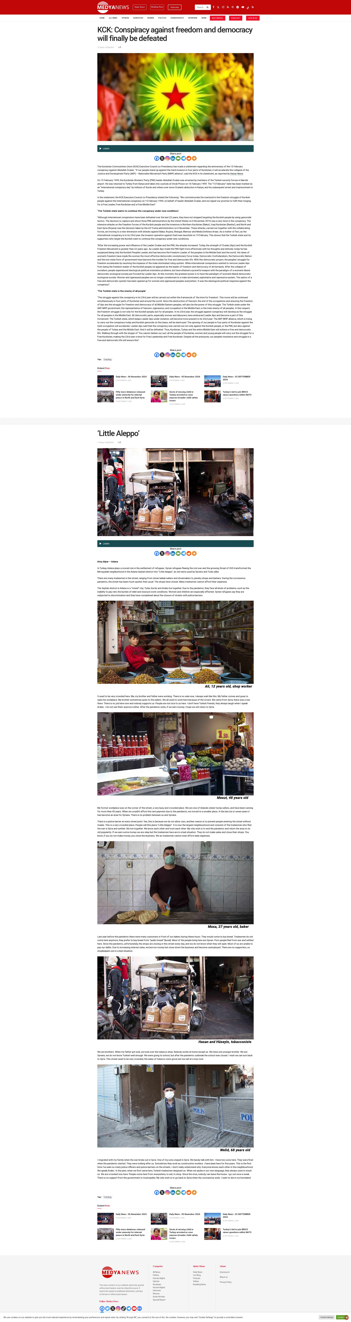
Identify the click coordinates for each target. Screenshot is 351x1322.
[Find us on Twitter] (218, 7)
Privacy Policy (226, 1282)
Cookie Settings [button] (326, 1317)
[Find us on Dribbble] (233, 7)
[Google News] (139, 1308)
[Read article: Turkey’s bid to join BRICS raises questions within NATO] (212, 396)
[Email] (178, 158)
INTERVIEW (192, 18)
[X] (162, 158)
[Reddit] (188, 158)
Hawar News (236, 173)
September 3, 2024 (231, 383)
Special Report (159, 1300)
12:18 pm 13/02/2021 (105, 47)
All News (113, 18)
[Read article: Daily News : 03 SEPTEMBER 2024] (212, 381)
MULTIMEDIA (217, 18)
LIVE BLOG (252, 18)
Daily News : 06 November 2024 (131, 376)
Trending (107, 359)
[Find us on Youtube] (243, 7)
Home (102, 18)
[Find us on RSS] (228, 7)
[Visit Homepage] (113, 7)
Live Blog (197, 1275)
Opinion (125, 18)
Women (150, 18)
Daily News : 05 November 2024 (184, 376)
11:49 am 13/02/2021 (105, 442)
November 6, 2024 (124, 380)
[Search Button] (208, 7)
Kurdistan (138, 18)
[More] (194, 158)
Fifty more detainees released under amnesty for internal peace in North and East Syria (130, 395)
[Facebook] (156, 158)
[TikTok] (123, 1308)
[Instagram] (167, 158)
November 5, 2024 (177, 380)
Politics (162, 18)
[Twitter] (107, 1308)
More (204, 18)
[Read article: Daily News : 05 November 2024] (159, 381)
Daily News (197, 1272)
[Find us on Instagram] (223, 7)
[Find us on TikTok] (248, 7)
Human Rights (177, 18)
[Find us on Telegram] (237, 7)
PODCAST (235, 18)
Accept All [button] (342, 1317)
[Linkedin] (172, 158)
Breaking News (199, 1284)
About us (224, 1277)
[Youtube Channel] (134, 1308)
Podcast (196, 1278)
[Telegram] (183, 158)
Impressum (225, 1272)
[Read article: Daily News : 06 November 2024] (105, 381)
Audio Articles (159, 1297)
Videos (196, 1281)
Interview (157, 1290)
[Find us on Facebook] (213, 7)
